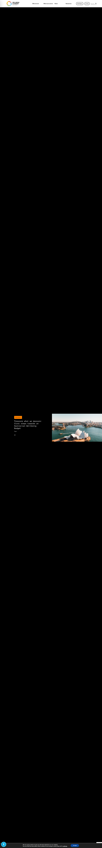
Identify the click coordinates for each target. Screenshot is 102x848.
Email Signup (79, 3)
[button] (95, 4)
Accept (75, 845)
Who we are (35, 3)
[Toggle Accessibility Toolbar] (3, 844)
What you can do (48, 3)
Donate (87, 3)
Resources (68, 3)
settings (65, 846)
